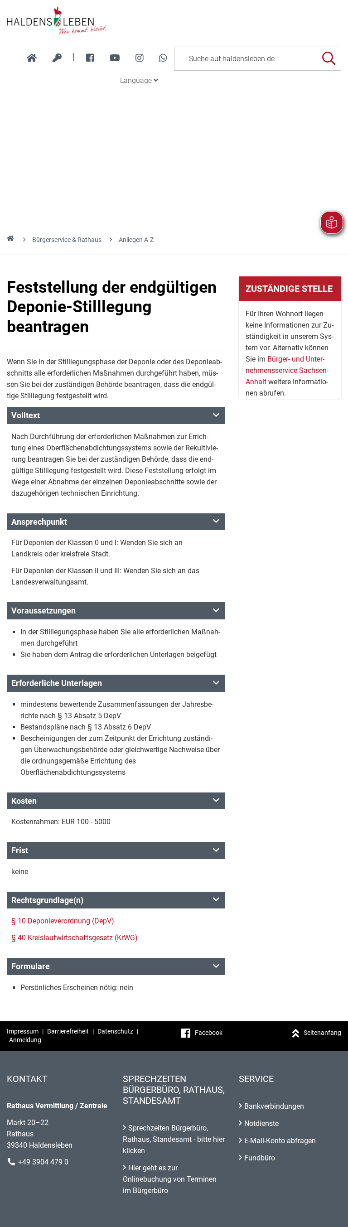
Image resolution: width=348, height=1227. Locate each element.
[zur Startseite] (32, 58)
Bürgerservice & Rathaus (67, 239)
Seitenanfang (322, 1032)
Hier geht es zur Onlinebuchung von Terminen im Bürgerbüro (170, 1179)
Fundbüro (259, 1158)
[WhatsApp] (163, 58)
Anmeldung (25, 1039)
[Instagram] (139, 58)
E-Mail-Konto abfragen (280, 1140)
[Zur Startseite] (174, 20)
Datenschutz (115, 1031)
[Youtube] (115, 58)
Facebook (208, 1032)
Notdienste (261, 1123)
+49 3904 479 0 (43, 1162)
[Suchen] (329, 58)
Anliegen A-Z (136, 239)
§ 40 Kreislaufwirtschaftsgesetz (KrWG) (74, 937)
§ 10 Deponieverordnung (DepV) (62, 921)
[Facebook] (90, 58)
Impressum (23, 1031)
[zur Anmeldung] (57, 58)
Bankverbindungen (274, 1106)
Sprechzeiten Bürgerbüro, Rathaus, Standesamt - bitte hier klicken (174, 1139)
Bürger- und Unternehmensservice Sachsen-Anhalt (287, 370)
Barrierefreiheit (68, 1031)
